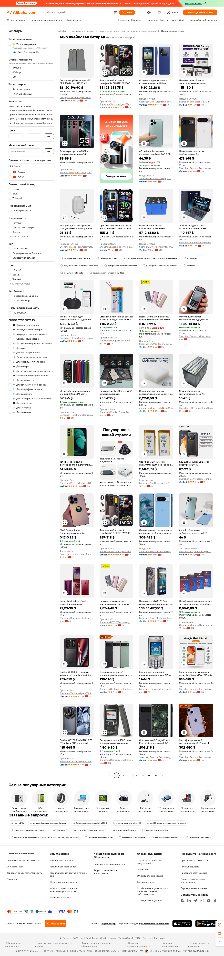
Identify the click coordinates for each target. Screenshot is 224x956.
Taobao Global (125, 938)
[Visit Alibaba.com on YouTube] (209, 901)
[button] (116, 12)
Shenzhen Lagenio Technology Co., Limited (116, 246)
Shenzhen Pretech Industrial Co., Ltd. (77, 483)
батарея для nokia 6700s (124, 830)
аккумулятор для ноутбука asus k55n (81, 265)
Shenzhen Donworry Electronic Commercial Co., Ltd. (196, 336)
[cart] (159, 13)
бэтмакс (191, 265)
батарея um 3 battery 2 (200, 837)
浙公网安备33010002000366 (165, 951)
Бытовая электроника (82, 31)
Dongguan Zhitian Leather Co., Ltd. (77, 338)
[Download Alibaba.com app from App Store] (182, 923)
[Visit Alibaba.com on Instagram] (202, 901)
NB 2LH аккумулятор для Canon (29, 830)
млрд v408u (192, 258)
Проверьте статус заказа (194, 873)
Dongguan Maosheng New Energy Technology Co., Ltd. (77, 97)
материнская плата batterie (77, 258)
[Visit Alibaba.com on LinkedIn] (189, 901)
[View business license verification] (141, 951)
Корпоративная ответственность (24, 873)
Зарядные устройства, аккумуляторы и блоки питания (127, 31)
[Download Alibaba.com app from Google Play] (206, 923)
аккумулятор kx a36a (73, 273)
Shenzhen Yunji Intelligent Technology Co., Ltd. (116, 104)
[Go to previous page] (110, 775)
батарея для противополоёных (122, 265)
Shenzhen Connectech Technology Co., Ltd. (196, 479)
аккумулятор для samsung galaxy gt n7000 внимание (152, 258)
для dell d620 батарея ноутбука (89, 830)
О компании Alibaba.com (20, 853)
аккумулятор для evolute (133, 837)
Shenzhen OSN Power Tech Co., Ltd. (196, 408)
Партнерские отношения (194, 888)
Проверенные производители (109, 864)
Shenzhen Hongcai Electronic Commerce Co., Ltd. (116, 340)
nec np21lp (19, 823)
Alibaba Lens (24, 923)
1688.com (78, 938)
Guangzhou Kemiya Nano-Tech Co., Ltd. (77, 554)
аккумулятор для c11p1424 (128, 823)
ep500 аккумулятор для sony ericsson (168, 823)
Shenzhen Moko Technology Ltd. (76, 246)
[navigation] (31, 404)
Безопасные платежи (61, 860)
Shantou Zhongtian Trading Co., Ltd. (77, 172)
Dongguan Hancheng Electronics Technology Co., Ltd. (77, 415)
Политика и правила (60, 897)
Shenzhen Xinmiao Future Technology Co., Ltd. (116, 412)
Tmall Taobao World (96, 938)
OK (48, 136)
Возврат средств (146, 882)
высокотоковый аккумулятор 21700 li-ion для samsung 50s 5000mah (46, 837)
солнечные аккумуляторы (100, 837)
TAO (137, 938)
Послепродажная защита (63, 882)
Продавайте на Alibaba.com (195, 860)
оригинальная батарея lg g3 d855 (108, 273)
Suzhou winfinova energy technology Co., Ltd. (156, 246)
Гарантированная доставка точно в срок (68, 874)
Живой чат (142, 869)
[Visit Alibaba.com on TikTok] (215, 901)
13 (156, 775)
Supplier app (109, 923)
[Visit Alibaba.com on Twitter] (196, 901)
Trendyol (147, 938)
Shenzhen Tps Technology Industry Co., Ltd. (196, 242)
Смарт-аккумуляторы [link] (172, 31)
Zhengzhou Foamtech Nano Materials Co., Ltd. (156, 408)
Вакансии (12, 879)
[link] (219, 925)
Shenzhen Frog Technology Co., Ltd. (156, 178)
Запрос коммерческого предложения (105, 872)
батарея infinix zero (109, 258)
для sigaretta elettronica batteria (161, 265)
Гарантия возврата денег (63, 866)
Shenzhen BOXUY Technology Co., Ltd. (156, 344)
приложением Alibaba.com (154, 923)
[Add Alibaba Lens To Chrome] (55, 923)
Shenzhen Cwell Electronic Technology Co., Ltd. (156, 101)
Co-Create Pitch (15, 866)
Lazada (112, 938)
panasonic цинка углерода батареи (49, 823)
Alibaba (62, 31)
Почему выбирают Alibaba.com (23, 860)
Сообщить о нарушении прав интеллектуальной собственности (152, 891)
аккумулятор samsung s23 (167, 837)
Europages (159, 938)
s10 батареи (59, 830)
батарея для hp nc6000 (157, 830)
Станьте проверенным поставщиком (193, 880)
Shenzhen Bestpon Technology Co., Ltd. (196, 168)
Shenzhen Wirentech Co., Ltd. (194, 101)
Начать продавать (190, 866)
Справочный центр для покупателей (149, 862)
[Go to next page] (162, 775)
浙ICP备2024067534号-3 (196, 951)
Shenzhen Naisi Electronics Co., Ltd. (156, 483)
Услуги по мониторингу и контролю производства (63, 890)
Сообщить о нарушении (149, 900)
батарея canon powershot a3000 (91, 823)
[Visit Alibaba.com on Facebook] (182, 901)
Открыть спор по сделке (150, 876)
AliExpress (65, 938)
